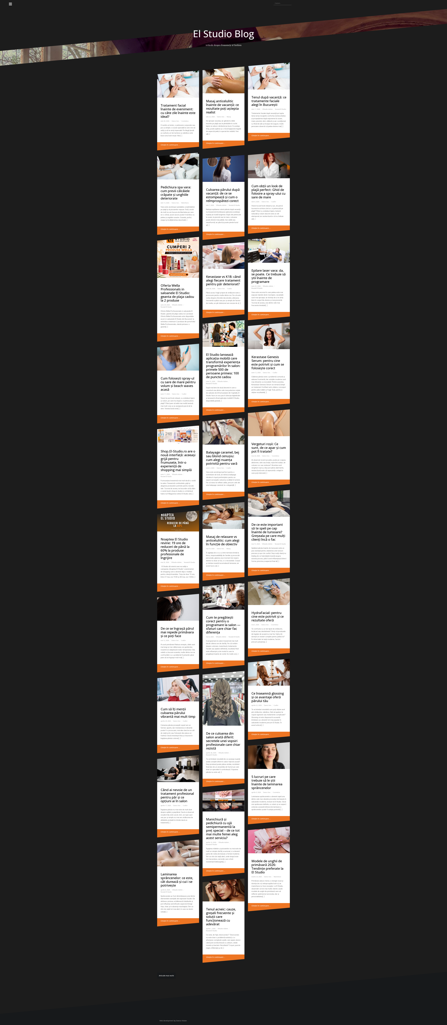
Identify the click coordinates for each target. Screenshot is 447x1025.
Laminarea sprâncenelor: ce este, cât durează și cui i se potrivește (177, 879)
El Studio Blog (223, 33)
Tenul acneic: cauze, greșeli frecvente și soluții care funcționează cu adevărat (221, 916)
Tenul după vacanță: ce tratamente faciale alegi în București (268, 101)
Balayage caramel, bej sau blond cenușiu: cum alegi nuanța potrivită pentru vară (222, 458)
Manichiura (185, 203)
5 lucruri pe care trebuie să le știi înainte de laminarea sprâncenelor (266, 782)
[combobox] (282, 3)
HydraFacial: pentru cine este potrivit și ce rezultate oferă (267, 616)
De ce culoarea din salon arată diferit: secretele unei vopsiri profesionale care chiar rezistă (223, 740)
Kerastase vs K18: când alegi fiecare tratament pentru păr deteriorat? (223, 280)
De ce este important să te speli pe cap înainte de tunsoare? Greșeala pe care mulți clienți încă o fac (268, 532)
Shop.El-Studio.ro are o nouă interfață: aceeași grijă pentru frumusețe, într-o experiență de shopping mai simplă (178, 460)
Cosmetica (184, 121)
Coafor (273, 202)
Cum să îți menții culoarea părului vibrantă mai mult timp (178, 713)
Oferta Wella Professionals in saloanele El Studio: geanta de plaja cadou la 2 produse (177, 292)
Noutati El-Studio (280, 109)
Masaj (229, 117)
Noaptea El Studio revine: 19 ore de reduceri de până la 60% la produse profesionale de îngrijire (175, 548)
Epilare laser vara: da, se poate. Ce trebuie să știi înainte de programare (268, 276)
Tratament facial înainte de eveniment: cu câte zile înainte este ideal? (178, 111)
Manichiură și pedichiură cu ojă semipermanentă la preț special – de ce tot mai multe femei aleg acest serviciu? (223, 828)
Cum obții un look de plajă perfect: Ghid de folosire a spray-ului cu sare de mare (268, 191)
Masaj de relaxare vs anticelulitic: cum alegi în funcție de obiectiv (222, 540)
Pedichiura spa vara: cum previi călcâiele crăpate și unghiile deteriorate (176, 192)
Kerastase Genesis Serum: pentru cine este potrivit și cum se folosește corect (267, 362)
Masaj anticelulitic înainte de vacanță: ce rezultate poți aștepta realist (222, 106)
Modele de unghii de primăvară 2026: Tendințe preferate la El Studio (267, 866)
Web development (166, 1021)
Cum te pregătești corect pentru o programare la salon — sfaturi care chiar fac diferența (223, 624)
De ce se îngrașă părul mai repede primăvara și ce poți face (177, 632)
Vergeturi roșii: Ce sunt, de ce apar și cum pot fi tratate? (268, 448)
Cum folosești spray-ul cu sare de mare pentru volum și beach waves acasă (178, 384)
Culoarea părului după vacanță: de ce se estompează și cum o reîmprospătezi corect (223, 195)
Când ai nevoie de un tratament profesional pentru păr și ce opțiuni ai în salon (177, 795)
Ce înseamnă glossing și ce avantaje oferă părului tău (267, 697)
